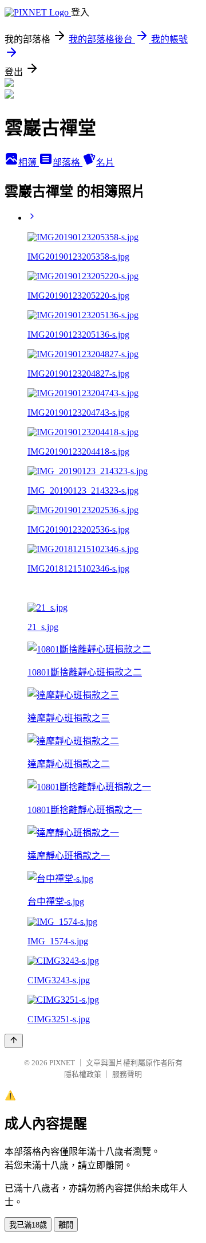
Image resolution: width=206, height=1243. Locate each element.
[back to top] (14, 1041)
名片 (105, 162)
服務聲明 (127, 1074)
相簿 (28, 162)
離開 (65, 1225)
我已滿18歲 (28, 1225)
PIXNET (62, 1062)
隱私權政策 (82, 1074)
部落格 (67, 162)
